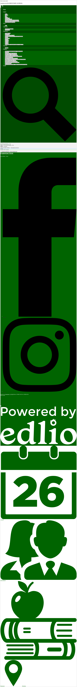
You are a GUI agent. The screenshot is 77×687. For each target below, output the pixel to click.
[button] (40, 12)
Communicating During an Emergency (12, 20)
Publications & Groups (9, 57)
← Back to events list (5, 151)
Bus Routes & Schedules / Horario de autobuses (13, 56)
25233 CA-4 (2, 394)
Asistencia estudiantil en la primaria (11, 61)
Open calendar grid (13, 151)
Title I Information (8, 63)
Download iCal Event (15, 147)
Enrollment (7, 52)
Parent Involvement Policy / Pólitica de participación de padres (16, 64)
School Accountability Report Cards (11, 58)
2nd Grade (7, 40)
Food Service (7, 18)
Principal (6, 15)
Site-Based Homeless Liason (10, 22)
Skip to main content (4, 0)
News (6, 25)
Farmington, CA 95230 (9, 394)
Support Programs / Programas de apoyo (12, 62)
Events (1, 148)
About (6, 14)
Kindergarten (7, 38)
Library (6, 17)
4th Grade (7, 42)
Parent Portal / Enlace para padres (11, 53)
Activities (6, 47)
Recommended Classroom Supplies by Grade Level (14, 44)
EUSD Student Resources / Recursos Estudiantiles (14, 36)
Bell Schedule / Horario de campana (11, 55)
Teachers (6, 37)
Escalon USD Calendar (4, 149)
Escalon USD (7, 30)
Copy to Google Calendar (5, 147)
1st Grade (6, 39)
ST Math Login (7, 33)
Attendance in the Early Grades (10, 60)
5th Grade (7, 43)
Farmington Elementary (9, 29)
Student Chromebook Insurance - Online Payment (14, 51)
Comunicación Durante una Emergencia (12, 21)
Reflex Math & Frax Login (10, 35)
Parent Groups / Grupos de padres (11, 54)
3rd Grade (7, 41)
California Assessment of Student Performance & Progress (15, 59)
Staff (6, 16)
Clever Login (7, 34)
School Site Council (8, 19)
